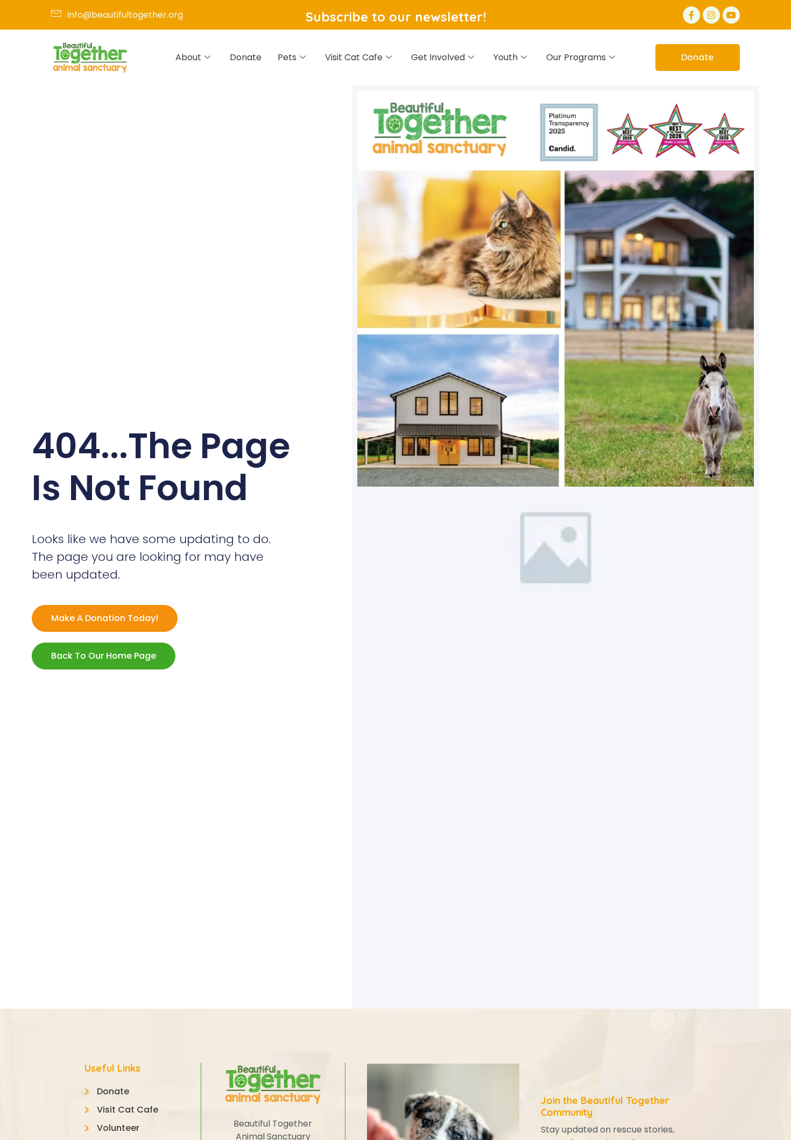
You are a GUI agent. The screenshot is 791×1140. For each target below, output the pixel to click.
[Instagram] (711, 15)
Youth (505, 57)
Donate (246, 57)
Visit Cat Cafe (354, 57)
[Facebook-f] (691, 15)
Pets (287, 57)
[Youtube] (731, 15)
